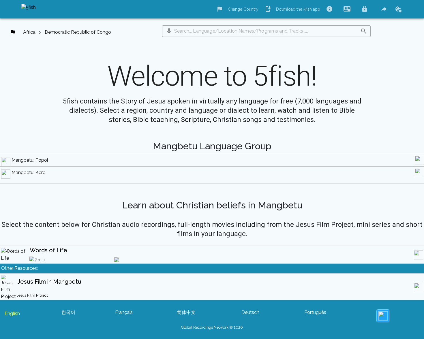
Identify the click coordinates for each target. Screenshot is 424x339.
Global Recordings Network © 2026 (212, 327)
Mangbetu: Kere (28, 172)
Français (124, 312)
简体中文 (186, 312)
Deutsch (250, 312)
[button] (169, 31)
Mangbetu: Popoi (30, 160)
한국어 (68, 312)
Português (315, 312)
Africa (29, 32)
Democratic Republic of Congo (78, 32)
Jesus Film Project (32, 295)
